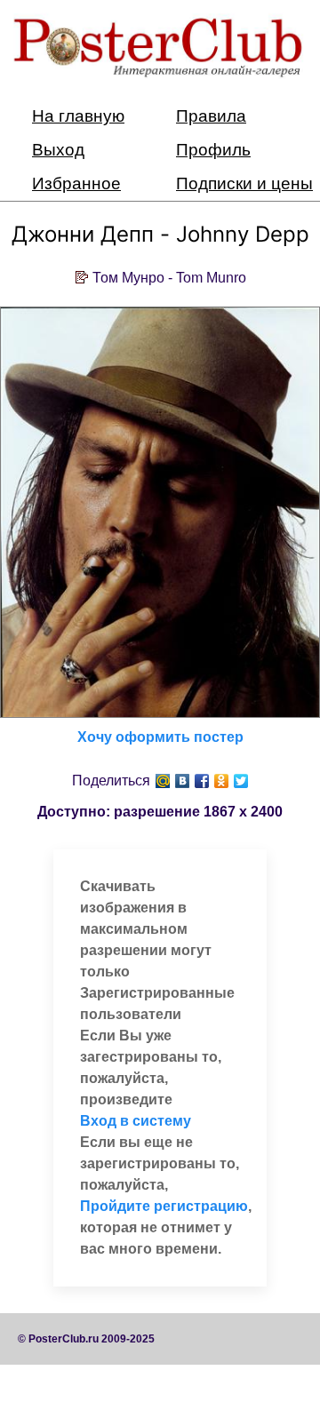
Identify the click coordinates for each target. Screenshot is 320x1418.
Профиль (213, 149)
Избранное (76, 183)
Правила (211, 116)
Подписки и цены (244, 183)
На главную (78, 116)
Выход (58, 149)
